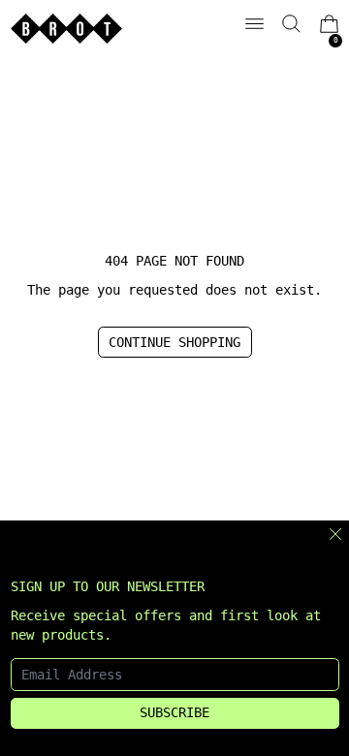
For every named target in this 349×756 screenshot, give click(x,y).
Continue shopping (174, 342)
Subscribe (174, 712)
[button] (291, 24)
